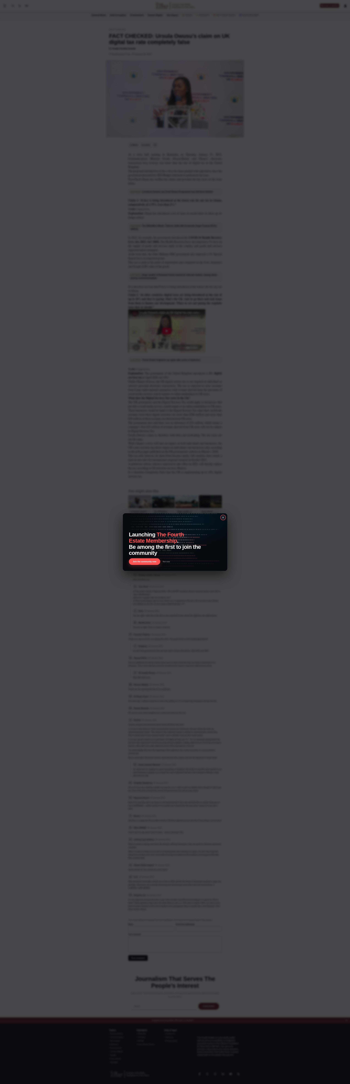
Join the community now (144, 561)
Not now (166, 561)
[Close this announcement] (223, 517)
